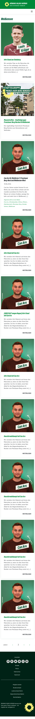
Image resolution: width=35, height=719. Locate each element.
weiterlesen (26, 77)
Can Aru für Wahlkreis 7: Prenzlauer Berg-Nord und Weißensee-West (16, 179)
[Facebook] (19, 661)
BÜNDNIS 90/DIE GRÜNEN (18, 3)
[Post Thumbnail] (17, 39)
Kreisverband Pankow (17, 6)
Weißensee (12, 206)
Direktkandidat (14, 202)
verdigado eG (11, 707)
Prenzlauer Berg (17, 204)
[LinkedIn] (26, 661)
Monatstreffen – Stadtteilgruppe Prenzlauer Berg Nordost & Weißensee (17, 121)
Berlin (11, 200)
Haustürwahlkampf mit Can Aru (14, 436)
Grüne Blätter (16, 200)
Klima (20, 202)
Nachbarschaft (8, 204)
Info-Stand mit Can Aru (11, 253)
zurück (5, 645)
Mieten (25, 202)
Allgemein (6, 200)
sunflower (13, 705)
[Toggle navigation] (32, 11)
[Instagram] (23, 661)
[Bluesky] (15, 661)
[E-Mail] (8, 661)
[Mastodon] (12, 661)
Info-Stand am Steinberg (12, 60)
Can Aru (7, 202)
